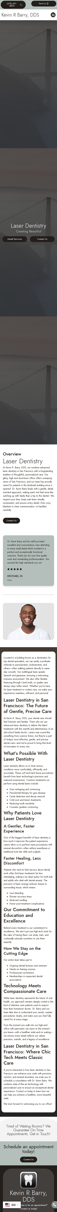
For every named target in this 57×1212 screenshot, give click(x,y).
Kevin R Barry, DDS (20, 14)
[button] (53, 14)
